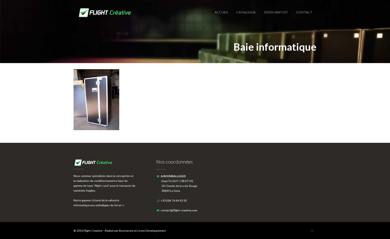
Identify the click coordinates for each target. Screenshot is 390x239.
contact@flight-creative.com (179, 210)
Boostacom (126, 230)
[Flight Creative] (106, 12)
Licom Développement (152, 230)
